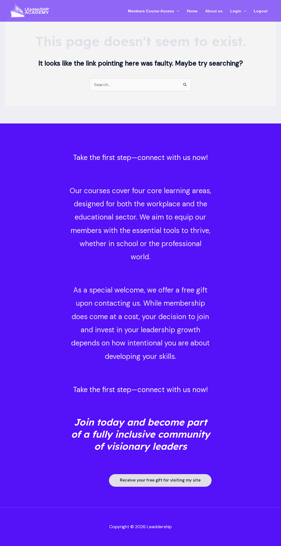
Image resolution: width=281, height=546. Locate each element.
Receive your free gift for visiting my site (160, 480)
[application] (176, 11)
